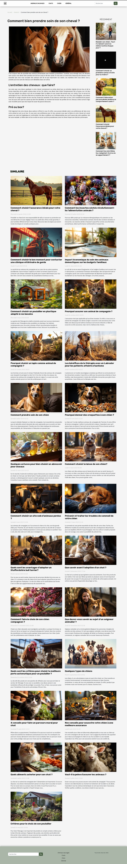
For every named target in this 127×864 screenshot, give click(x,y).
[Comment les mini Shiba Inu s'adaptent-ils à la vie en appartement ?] (106, 140)
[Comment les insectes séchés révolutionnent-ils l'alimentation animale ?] (90, 190)
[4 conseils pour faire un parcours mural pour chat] (36, 705)
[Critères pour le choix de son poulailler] (36, 806)
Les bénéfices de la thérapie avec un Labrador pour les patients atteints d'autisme (89, 364)
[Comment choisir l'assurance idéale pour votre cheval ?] (106, 113)
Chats (51, 3)
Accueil (10, 12)
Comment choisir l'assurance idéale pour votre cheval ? (105, 126)
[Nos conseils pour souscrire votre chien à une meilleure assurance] (90, 705)
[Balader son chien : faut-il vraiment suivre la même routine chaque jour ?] (106, 31)
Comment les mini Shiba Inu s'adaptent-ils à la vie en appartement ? (106, 153)
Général (68, 3)
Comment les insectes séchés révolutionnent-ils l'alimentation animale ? (90, 209)
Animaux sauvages (37, 3)
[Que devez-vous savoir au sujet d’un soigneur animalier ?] (90, 602)
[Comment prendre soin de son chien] (36, 397)
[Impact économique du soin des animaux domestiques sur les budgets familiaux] (90, 242)
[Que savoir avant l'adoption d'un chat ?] (90, 550)
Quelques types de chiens (78, 671)
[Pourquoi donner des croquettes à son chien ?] (90, 397)
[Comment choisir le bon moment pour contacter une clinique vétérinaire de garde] (36, 242)
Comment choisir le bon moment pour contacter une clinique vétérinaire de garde (36, 260)
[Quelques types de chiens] (90, 653)
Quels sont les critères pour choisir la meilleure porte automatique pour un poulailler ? (36, 672)
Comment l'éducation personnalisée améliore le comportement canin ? (106, 99)
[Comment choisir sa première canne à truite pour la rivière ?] (106, 60)
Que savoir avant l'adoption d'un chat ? (85, 567)
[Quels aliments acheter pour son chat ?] (36, 757)
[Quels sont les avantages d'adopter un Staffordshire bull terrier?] (36, 550)
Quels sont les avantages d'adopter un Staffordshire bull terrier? (31, 568)
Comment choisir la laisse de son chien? (86, 464)
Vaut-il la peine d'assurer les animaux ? (85, 774)
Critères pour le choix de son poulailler (31, 823)
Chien (59, 3)
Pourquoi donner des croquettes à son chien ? (89, 415)
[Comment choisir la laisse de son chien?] (90, 446)
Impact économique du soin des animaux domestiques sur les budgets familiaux (86, 260)
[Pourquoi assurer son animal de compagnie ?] (90, 294)
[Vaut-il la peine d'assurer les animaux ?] (90, 757)
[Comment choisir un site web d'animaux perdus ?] (36, 498)
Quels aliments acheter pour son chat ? (32, 774)
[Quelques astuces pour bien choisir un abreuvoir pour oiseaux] (36, 446)
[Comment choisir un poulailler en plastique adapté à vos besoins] (36, 294)
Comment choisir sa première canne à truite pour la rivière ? (105, 73)
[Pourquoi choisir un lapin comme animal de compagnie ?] (36, 346)
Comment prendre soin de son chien (30, 415)
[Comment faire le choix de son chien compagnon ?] (36, 602)
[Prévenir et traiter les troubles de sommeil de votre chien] (90, 498)
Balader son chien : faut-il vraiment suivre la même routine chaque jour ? (106, 45)
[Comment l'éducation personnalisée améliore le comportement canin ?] (106, 87)
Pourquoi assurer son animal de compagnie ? (88, 311)
